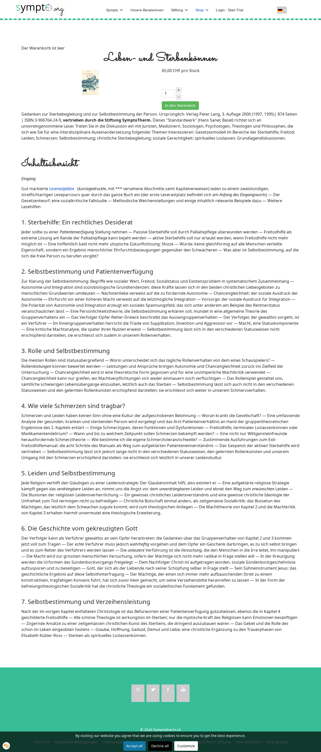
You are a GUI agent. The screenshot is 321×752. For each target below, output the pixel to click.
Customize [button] (186, 745)
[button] (6, 745)
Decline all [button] (160, 745)
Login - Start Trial (229, 10)
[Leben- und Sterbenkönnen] (90, 82)
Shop (199, 10)
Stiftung (177, 10)
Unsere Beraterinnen (147, 10)
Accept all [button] (134, 745)
